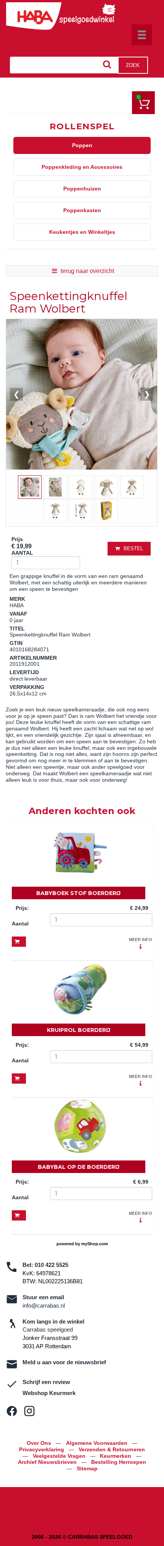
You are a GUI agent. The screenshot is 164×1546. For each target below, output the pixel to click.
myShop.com (94, 1243)
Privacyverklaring (42, 1449)
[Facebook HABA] (12, 1411)
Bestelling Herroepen (118, 1462)
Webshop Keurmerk (49, 1393)
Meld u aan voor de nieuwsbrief (64, 1362)
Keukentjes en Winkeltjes (82, 232)
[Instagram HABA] (29, 1411)
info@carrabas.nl (44, 1305)
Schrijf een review (46, 1382)
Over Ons (40, 1443)
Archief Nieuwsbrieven (48, 1462)
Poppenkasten (82, 210)
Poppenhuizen (82, 189)
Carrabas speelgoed (48, 1329)
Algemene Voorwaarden (97, 1443)
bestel (133, 548)
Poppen (82, 145)
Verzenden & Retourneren (112, 1449)
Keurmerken (116, 1456)
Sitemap (87, 1468)
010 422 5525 (51, 1265)
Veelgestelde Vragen (60, 1456)
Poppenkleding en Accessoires (82, 167)
